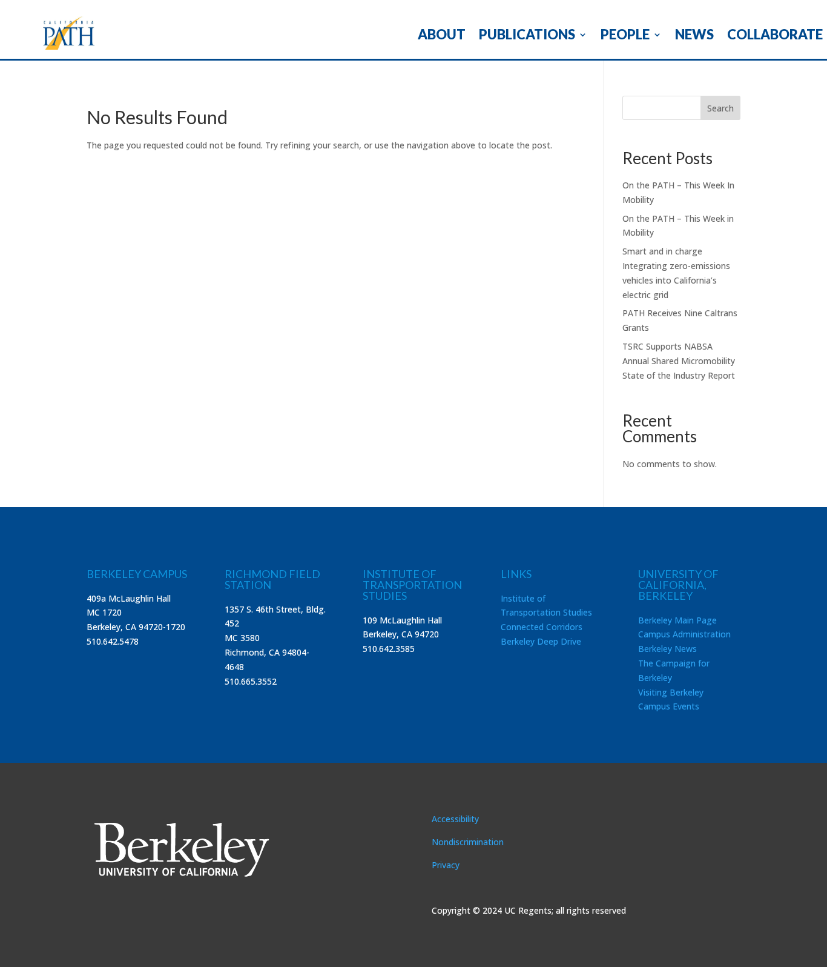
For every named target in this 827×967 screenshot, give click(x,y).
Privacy (446, 865)
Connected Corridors (541, 627)
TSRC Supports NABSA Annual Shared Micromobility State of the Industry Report (678, 361)
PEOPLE (625, 36)
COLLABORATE (775, 36)
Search (720, 108)
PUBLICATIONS (527, 36)
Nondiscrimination (468, 842)
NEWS (694, 36)
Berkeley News (667, 648)
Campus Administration (684, 634)
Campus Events (668, 706)
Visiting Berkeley (670, 692)
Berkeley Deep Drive (541, 641)
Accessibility (455, 819)
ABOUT (442, 36)
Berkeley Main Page (677, 620)
